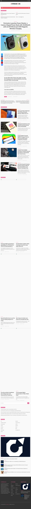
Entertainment (6, 471)
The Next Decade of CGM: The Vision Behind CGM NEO (9, 409)
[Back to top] (28, 506)
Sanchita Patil (18, 30)
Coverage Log (7, 504)
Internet (17, 12)
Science (2, 428)
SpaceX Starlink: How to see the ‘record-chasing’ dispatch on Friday (8, 319)
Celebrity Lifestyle (3, 422)
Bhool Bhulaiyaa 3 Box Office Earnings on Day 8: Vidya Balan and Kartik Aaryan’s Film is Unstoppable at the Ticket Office (8, 102)
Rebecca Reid (22, 323)
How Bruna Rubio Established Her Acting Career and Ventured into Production (7, 394)
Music (16, 490)
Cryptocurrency (18, 422)
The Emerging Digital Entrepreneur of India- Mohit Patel (22, 394)
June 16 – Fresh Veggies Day (20, 16)
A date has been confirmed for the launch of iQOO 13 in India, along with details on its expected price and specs (22, 102)
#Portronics (10, 96)
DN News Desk (7, 399)
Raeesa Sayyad (25, 160)
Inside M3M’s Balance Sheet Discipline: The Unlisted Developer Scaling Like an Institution (13, 413)
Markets (12, 490)
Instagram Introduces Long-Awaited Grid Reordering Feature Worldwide (24, 125)
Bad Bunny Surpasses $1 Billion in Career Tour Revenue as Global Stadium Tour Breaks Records (14, 415)
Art (16, 316)
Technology (15, 21)
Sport (16, 428)
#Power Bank (15, 96)
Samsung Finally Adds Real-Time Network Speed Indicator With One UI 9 (24, 112)
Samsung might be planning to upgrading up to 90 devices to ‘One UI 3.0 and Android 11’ (7, 245)
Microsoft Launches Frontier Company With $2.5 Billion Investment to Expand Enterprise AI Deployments (15, 412)
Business (2, 12)
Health (2, 425)
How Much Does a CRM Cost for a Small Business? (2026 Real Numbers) (11, 410)
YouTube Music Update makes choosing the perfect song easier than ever (22, 245)
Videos (2, 431)
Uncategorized (18, 493)
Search (29, 0)
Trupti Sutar (7, 251)
